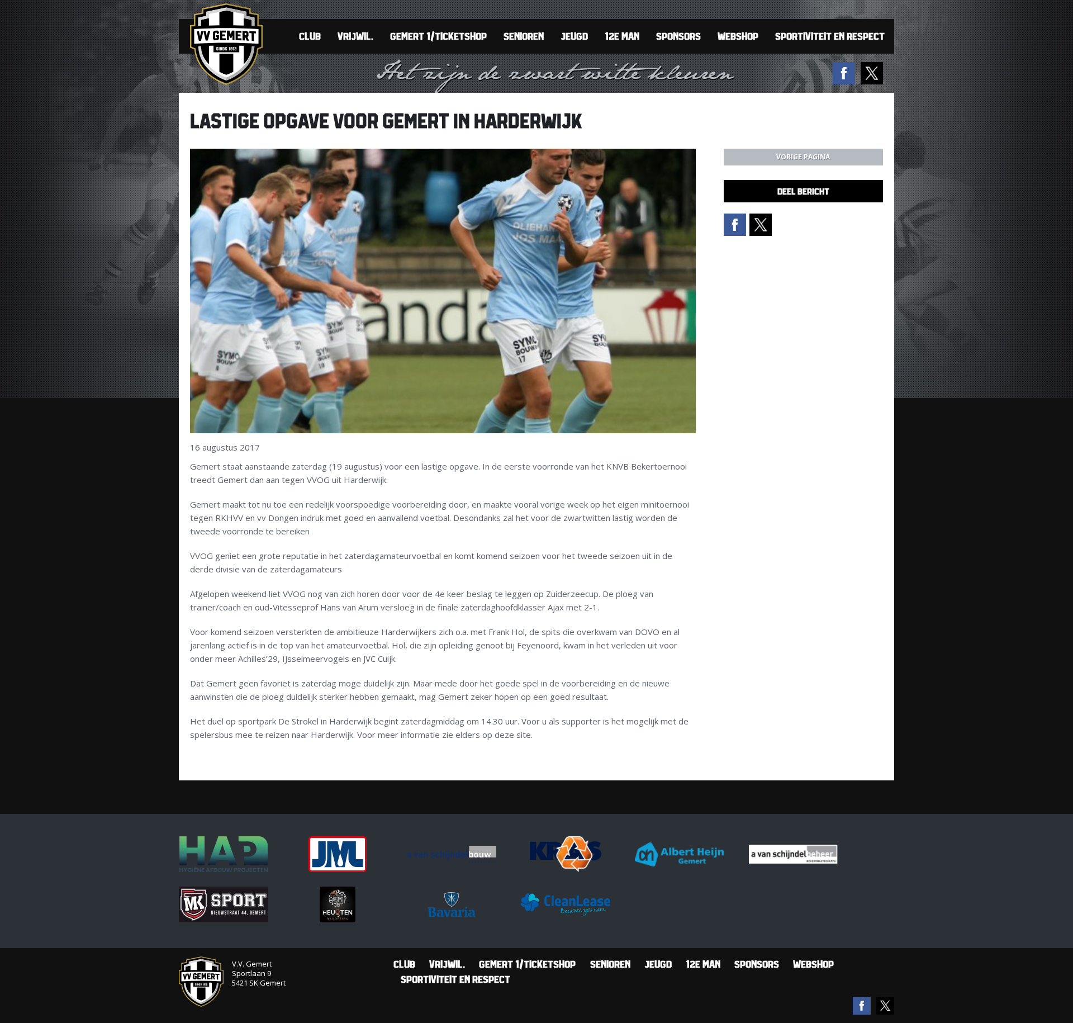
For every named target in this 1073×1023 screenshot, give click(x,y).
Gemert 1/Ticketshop (438, 36)
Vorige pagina (803, 157)
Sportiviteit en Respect (830, 36)
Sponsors (678, 36)
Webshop (738, 36)
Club (310, 36)
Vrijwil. (355, 36)
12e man (622, 36)
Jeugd (574, 36)
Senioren (524, 36)
